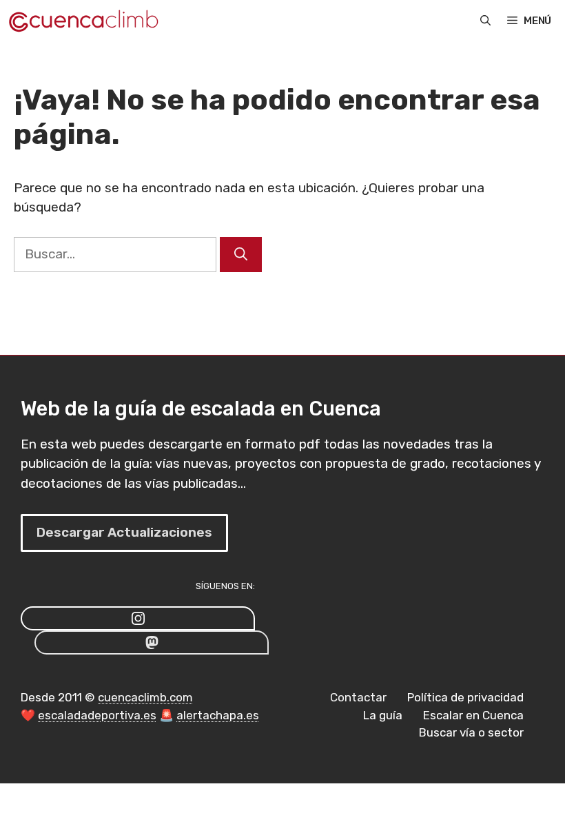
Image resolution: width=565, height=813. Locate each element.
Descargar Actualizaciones (124, 532)
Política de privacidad (465, 697)
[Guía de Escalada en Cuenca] (83, 20)
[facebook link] (151, 642)
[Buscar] (241, 254)
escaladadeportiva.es (97, 715)
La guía (382, 715)
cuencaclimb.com (145, 697)
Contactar (358, 697)
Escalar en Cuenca (473, 715)
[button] (485, 20)
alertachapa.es (217, 715)
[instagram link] (138, 618)
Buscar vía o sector (471, 732)
